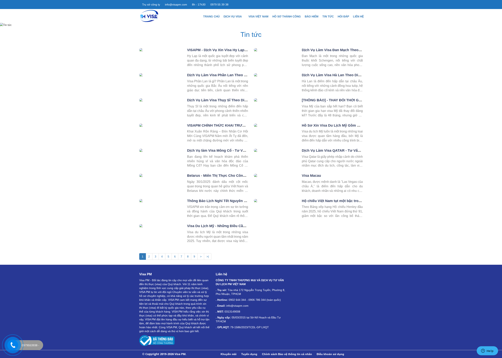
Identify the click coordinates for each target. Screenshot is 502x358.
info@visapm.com (175, 4)
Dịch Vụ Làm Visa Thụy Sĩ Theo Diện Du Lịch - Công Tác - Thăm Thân (245, 100)
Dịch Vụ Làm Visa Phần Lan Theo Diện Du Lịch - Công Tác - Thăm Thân (247, 75)
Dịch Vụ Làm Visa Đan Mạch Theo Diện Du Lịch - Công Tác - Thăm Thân (362, 50)
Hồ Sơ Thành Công (286, 16)
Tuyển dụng (249, 354)
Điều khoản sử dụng (330, 354)
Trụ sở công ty (150, 4)
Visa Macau (311, 176)
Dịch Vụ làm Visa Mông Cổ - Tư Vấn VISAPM (224, 150)
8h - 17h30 (198, 4)
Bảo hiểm (311, 16)
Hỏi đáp (343, 16)
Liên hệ (358, 16)
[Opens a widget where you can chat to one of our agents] (487, 351)
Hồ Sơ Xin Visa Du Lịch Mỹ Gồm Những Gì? (338, 125)
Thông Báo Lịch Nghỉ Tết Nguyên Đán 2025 (223, 201)
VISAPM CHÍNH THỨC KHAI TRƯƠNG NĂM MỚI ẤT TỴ (232, 125)
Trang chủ (211, 16)
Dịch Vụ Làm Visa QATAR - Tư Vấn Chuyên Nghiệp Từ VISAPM (354, 150)
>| (207, 256)
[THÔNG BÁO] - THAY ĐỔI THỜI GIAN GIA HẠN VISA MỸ (349, 100)
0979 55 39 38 (219, 4)
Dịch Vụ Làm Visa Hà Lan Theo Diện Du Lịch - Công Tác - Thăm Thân (359, 75)
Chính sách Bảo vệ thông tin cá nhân (287, 354)
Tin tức (328, 16)
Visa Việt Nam (258, 16)
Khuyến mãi (228, 354)
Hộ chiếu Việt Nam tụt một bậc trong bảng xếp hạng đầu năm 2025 (357, 201)
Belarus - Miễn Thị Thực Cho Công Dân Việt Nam (228, 176)
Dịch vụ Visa (233, 16)
